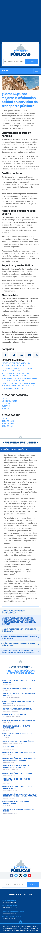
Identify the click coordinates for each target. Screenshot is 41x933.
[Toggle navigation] (36, 71)
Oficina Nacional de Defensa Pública (18, 741)
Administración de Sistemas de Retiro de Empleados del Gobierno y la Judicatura (20, 795)
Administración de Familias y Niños (17, 773)
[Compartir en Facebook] (4, 355)
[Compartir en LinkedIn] (20, 355)
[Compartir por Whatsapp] (36, 355)
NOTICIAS (5, 409)
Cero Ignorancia (9, 901)
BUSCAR (31, 61)
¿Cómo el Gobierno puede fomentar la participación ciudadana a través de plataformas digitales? (18, 385)
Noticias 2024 (8, 421)
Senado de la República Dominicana (17, 709)
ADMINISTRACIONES (9, 401)
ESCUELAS (6, 403)
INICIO (5, 70)
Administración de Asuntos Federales (19, 753)
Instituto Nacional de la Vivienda (17, 688)
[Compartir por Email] (28, 355)
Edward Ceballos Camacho (13, 912)
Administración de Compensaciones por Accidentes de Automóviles (19, 759)
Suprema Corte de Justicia (14, 747)
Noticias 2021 (7, 426)
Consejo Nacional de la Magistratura (19, 720)
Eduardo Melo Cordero (12, 917)
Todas (4, 398)
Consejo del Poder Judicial (14, 715)
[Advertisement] (20, 21)
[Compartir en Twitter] (12, 355)
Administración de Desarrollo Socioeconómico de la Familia (16, 767)
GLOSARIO (6, 406)
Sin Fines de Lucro (10, 906)
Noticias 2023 (8, 424)
